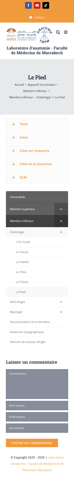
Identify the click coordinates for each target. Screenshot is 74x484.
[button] (37, 124)
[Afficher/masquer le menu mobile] (66, 32)
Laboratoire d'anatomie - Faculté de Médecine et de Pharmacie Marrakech (37, 463)
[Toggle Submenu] (61, 209)
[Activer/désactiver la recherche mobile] (58, 32)
